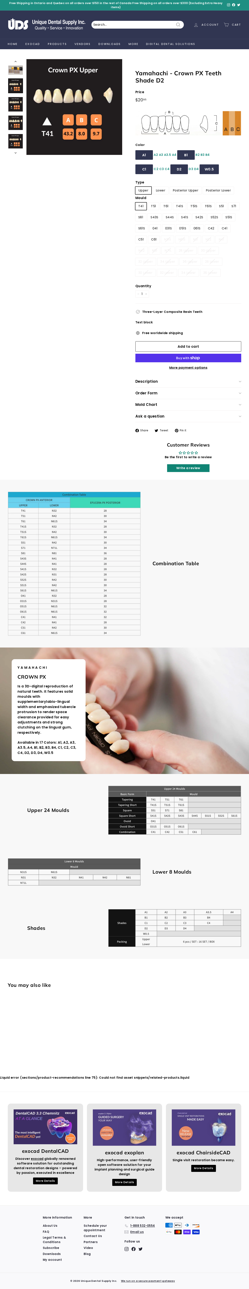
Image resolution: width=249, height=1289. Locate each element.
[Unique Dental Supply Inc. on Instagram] (155, 675)
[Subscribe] (188, 663)
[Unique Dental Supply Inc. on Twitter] (169, 675)
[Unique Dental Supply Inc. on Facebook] (162, 675)
